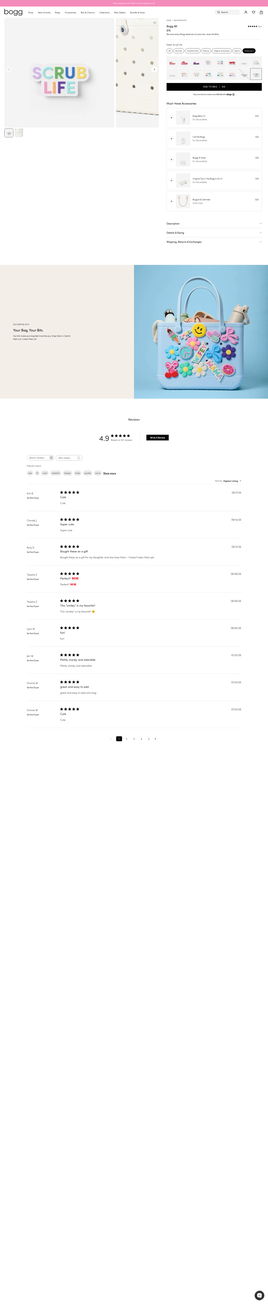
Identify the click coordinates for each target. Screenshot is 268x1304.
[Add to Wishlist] (155, 21)
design (67, 473)
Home (169, 20)
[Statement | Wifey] (244, 62)
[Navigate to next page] (156, 738)
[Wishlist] (253, 12)
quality (87, 473)
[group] (134, 332)
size (30, 473)
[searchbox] (37, 457)
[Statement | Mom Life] (196, 74)
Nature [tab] (206, 51)
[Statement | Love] (184, 62)
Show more (109, 473)
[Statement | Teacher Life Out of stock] (244, 74)
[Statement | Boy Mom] (220, 74)
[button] (261, 12)
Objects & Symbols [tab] (222, 51)
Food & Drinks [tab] (193, 51)
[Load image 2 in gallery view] (19, 132)
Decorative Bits (180, 20)
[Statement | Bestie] (196, 62)
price (97, 473)
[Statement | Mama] (172, 74)
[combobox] (228, 480)
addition (56, 473)
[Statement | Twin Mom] (220, 62)
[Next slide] (154, 69)
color (44, 473)
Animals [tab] (178, 51)
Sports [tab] (237, 51)
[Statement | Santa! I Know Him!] (232, 62)
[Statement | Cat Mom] (256, 62)
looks (77, 473)
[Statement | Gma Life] (184, 74)
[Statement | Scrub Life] (256, 74)
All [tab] (170, 51)
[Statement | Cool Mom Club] (208, 62)
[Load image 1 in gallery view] (8, 132)
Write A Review (157, 437)
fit (37, 473)
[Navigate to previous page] (112, 738)
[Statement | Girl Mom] (232, 74)
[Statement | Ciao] (172, 62)
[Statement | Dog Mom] (208, 74)
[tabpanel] (214, 68)
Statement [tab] (249, 51)
